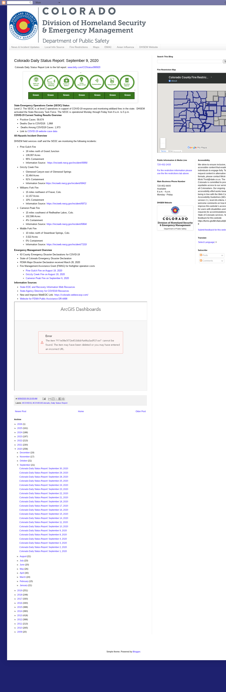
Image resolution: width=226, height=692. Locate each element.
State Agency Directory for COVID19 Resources (44, 291)
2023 (20, 436)
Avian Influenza (125, 47)
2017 (20, 599)
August (23, 556)
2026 (20, 424)
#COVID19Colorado (41, 403)
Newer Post (20, 411)
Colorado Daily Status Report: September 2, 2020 (43, 547)
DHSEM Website (148, 47)
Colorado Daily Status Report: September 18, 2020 (43, 501)
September (25, 465)
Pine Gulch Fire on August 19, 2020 (44, 270)
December (25, 452)
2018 (20, 595)
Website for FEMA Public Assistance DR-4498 (43, 298)
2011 (20, 624)
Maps (96, 47)
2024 (20, 432)
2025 (20, 428)
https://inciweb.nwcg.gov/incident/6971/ (67, 203)
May (22, 569)
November (25, 456)
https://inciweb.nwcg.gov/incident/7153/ (67, 244)
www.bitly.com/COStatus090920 (84, 67)
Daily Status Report (59, 403)
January (24, 585)
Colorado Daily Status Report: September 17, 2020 (43, 506)
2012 (20, 619)
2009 (20, 632)
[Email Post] (44, 398)
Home (81, 411)
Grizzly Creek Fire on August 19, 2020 (45, 274)
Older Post (141, 411)
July (22, 560)
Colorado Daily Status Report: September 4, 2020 (43, 539)
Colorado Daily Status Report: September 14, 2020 (43, 518)
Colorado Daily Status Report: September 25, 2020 (43, 481)
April (22, 573)
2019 (20, 590)
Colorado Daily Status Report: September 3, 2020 (43, 543)
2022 (20, 440)
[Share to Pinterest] (63, 399)
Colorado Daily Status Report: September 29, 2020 (43, 473)
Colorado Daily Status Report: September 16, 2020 (43, 510)
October (24, 461)
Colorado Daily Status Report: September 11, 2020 (43, 522)
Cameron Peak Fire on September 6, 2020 (47, 278)
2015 (20, 607)
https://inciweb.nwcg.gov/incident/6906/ (67, 162)
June (22, 564)
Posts (205, 255)
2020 (20, 449)
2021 (20, 445)
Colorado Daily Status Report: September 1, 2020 (43, 551)
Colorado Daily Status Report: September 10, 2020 (43, 526)
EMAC (108, 47)
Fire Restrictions (79, 47)
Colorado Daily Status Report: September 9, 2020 (43, 530)
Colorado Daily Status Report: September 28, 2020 (43, 477)
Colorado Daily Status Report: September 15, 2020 (43, 514)
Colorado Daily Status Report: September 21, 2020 (43, 497)
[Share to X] (56, 399)
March (23, 577)
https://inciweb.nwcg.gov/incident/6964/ (67, 224)
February (24, 581)
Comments (207, 261)
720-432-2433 (164, 164)
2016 (20, 603)
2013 (20, 615)
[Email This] (50, 399)
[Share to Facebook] (60, 399)
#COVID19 (27, 403)
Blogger (136, 651)
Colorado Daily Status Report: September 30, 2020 (43, 468)
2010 (20, 628)
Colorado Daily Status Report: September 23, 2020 (43, 489)
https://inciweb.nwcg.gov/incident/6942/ (66, 183)
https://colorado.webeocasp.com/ (71, 294)
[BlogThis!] (53, 399)
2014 (20, 611)
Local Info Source (54, 47)
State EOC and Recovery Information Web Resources (47, 287)
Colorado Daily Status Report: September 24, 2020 (43, 485)
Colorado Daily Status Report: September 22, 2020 (43, 493)
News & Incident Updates (25, 47)
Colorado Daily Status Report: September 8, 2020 (43, 534)
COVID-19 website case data (42, 131)
